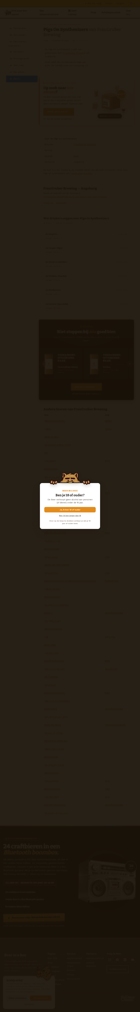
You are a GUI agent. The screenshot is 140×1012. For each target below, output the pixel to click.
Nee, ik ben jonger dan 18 (70, 516)
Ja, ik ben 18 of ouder (70, 510)
